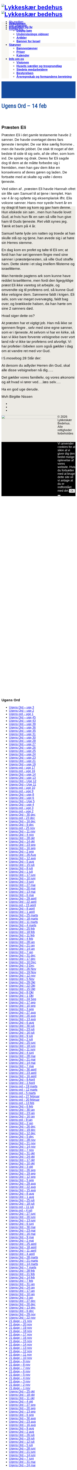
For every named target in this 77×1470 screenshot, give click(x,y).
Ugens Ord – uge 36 (22, 727)
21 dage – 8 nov (19, 1364)
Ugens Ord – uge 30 (22, 737)
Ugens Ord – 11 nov (22, 831)
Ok (72, 490)
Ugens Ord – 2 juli (21, 1039)
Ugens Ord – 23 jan (22, 1113)
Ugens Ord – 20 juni (22, 1217)
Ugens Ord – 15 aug (22, 1190)
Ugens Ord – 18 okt (22, 1394)
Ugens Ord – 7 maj (21, 1066)
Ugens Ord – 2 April (22, 1083)
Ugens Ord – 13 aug (22, 1019)
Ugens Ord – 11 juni (22, 1049)
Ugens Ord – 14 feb (22, 1277)
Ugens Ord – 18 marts (23, 918)
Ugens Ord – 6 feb (21, 1106)
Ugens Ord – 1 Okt (21, 995)
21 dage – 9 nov (19, 1361)
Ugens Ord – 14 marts (23, 1264)
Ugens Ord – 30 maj (22, 1227)
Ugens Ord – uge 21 (22, 761)
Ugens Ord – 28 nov (22, 1140)
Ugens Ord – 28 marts (23, 1257)
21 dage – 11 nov (20, 1354)
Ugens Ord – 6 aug (21, 1022)
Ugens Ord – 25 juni (22, 1042)
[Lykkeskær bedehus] (31, 7)
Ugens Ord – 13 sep (22, 1411)
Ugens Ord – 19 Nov (22, 972)
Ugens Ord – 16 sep (22, 848)
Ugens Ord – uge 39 (22, 724)
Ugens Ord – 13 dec (22, 1307)
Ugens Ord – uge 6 (21, 797)
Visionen (22, 62)
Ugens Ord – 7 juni (21, 1458)
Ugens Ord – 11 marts (23, 922)
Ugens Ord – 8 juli (21, 868)
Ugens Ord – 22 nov (22, 1317)
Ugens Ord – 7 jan (21, 952)
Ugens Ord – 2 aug (21, 1431)
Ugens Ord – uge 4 (21, 804)
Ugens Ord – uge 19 (22, 764)
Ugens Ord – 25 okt (22, 1391)
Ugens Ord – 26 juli (22, 1435)
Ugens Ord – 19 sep (22, 1173)
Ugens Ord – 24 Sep (22, 999)
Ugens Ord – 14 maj (22, 1062)
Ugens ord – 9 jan (21, 1119)
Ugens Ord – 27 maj (22, 885)
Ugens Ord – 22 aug (22, 1186)
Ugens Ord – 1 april (22, 911)
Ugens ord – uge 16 (22, 771)
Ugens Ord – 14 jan (22, 948)
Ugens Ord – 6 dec (21, 1311)
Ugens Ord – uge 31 (22, 734)
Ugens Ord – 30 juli (22, 1026)
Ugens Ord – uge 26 (22, 747)
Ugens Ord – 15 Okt (22, 989)
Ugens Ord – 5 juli (21, 1445)
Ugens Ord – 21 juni (22, 1451)
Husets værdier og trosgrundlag (39, 66)
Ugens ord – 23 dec (22, 818)
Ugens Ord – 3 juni (21, 881)
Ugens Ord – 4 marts (22, 925)
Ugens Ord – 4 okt (21, 1401)
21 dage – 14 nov (20, 1344)
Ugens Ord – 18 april (22, 1247)
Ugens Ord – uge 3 (21, 707)
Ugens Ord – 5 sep (21, 1180)
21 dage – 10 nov (20, 1358)
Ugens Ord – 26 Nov (22, 968)
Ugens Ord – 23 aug (22, 1421)
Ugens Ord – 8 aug (21, 1193)
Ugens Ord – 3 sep (21, 1009)
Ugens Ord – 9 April (22, 1079)
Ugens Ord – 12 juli (22, 1441)
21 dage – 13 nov (20, 1347)
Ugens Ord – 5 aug (21, 861)
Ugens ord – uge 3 (21, 808)
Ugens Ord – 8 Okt (21, 992)
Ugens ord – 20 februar (24, 1099)
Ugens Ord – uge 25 (22, 751)
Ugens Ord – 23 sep (22, 844)
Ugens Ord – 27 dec (22, 1301)
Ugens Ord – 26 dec (22, 1126)
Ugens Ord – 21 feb (22, 1274)
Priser (20, 51)
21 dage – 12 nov (20, 1351)
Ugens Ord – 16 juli (22, 1032)
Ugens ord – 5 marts (22, 1093)
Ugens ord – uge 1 (21, 714)
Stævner (15, 44)
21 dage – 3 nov (19, 1381)
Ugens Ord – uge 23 (22, 757)
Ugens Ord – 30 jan (22, 1109)
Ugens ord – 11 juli (21, 1207)
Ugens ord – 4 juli (20, 1210)
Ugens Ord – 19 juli (22, 1438)
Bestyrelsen (24, 73)
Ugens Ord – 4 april (22, 1254)
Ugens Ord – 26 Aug (22, 854)
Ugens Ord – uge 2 (21, 710)
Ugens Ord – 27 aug (22, 1012)
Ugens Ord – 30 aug (22, 1418)
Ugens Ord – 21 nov (22, 1143)
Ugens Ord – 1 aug (21, 1197)
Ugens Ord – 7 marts (22, 1267)
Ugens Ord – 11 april (22, 1250)
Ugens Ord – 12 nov (22, 975)
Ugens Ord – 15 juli (22, 865)
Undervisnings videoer (32, 34)
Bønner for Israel (28, 41)
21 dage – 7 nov (19, 1368)
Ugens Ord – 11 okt (21, 1398)
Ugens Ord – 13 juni (22, 1220)
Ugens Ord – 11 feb (22, 935)
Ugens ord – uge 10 (22, 787)
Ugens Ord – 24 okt (22, 1156)
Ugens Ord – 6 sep (21, 1415)
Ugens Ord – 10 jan (22, 1294)
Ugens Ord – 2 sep (21, 851)
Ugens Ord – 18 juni (22, 1046)
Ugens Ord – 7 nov (21, 1150)
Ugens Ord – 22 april (22, 901)
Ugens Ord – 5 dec (21, 1136)
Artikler (21, 37)
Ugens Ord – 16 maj (22, 1233)
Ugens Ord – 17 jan (22, 1290)
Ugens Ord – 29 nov (22, 1314)
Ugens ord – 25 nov (22, 828)
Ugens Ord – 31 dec (22, 955)
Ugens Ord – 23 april (22, 1072)
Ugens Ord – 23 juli (22, 1029)
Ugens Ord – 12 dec (22, 1133)
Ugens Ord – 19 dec (22, 1129)
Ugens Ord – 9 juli (21, 1036)
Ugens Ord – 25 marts (23, 915)
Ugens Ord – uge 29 (22, 740)
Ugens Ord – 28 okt (22, 838)
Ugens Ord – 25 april (22, 1243)
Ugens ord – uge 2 (21, 811)
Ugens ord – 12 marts (23, 1089)
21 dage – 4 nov (19, 1378)
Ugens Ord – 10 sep (22, 1005)
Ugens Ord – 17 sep (22, 1002)
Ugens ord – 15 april (22, 905)
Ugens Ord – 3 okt (21, 1166)
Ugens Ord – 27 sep (22, 1404)
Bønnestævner (27, 48)
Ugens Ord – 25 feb (22, 928)
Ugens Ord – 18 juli (22, 1203)
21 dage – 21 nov (20, 1321)
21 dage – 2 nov (19, 1384)
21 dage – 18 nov (20, 1331)
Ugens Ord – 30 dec (22, 814)
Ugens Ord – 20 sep (22, 1408)
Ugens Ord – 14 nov (22, 1146)
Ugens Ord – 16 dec (22, 821)
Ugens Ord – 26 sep (22, 1170)
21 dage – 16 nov (20, 1337)
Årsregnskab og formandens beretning (44, 76)
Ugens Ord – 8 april (22, 908)
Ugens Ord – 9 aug (21, 1428)
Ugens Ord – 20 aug (22, 1015)
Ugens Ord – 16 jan (22, 1116)
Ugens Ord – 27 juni (22, 1213)
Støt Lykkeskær (18, 25)
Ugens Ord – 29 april (22, 898)
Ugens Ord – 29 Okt (22, 982)
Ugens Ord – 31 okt (22, 1153)
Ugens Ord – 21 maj (22, 1059)
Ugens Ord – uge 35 (22, 730)
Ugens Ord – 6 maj (21, 895)
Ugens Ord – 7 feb (21, 1280)
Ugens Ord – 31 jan (22, 1284)
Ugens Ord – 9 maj (21, 1237)
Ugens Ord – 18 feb (22, 932)
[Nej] (59, 495)
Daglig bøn (24, 30)
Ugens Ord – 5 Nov (21, 979)
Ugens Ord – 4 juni (21, 1052)
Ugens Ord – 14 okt (22, 841)
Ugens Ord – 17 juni (22, 875)
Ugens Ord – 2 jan (21, 1123)
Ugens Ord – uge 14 (22, 774)
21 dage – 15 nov (20, 1341)
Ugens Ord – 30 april (22, 1069)
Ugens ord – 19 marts (23, 1086)
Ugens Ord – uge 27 (22, 744)
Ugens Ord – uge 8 (21, 794)
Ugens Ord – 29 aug (22, 1183)
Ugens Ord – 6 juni (21, 1223)
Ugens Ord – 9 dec (21, 824)
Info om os (16, 59)
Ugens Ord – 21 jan (22, 945)
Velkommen (17, 23)
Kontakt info (16, 29)
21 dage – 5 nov (19, 1374)
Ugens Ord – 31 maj (22, 1461)
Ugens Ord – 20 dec (22, 1304)
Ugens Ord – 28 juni (22, 1448)
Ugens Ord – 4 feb (21, 938)
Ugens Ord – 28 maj (22, 1056)
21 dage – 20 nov (20, 1324)
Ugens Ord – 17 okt (22, 1160)
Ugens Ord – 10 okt (22, 1163)
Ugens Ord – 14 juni (22, 1455)
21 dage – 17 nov (20, 1334)
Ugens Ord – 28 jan (22, 942)
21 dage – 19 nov (20, 1327)
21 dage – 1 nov (19, 1388)
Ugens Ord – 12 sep (22, 1176)
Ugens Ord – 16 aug (22, 1425)
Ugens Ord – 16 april (22, 1076)
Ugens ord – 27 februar (24, 1096)
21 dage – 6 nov (19, 1371)
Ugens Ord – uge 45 (22, 717)
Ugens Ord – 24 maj (22, 1465)
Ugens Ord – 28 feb (22, 1270)
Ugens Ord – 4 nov (21, 834)
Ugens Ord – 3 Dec (21, 965)
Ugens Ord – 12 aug (22, 858)
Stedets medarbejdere (32, 69)
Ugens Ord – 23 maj (22, 1230)
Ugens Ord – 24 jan (22, 1287)
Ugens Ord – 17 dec (22, 958)
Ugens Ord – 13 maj (22, 891)
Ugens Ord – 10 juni (22, 878)
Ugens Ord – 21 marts (23, 1260)
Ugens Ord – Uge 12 (22, 781)
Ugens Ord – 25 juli (22, 1200)
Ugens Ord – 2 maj (21, 1240)
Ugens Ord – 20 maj (22, 888)
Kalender (22, 55)
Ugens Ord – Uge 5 (22, 801)
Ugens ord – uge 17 (22, 767)
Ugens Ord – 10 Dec (22, 962)
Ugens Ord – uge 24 (22, 754)
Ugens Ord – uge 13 (22, 777)
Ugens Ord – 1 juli (21, 871)
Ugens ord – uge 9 (21, 791)
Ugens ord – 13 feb (21, 1103)
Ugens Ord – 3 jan (21, 1297)
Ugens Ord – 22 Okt (22, 985)
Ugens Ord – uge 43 (22, 720)
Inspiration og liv (21, 27)
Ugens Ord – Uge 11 (22, 784)
